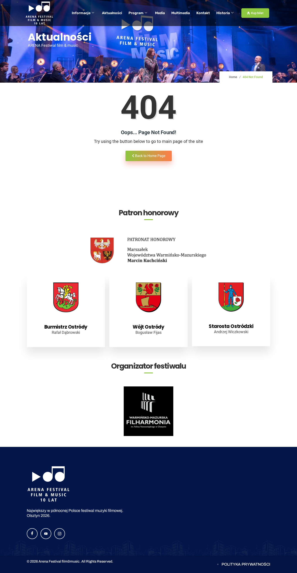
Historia (223, 13)
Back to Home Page (149, 156)
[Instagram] (59, 533)
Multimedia (180, 13)
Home (233, 77)
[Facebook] (32, 533)
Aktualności (112, 13)
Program (135, 13)
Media (160, 13)
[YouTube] (45, 533)
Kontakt (203, 13)
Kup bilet (257, 13)
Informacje (81, 13)
